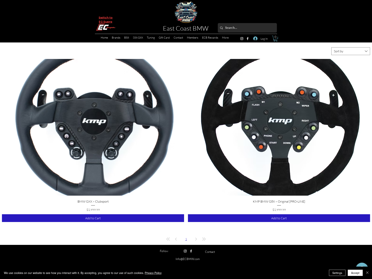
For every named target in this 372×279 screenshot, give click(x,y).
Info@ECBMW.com (188, 259)
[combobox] (350, 51)
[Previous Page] (176, 239)
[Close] (367, 273)
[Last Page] (204, 239)
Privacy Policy (153, 273)
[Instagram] (242, 39)
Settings (337, 273)
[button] (275, 38)
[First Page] (168, 239)
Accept (355, 273)
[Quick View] (93, 127)
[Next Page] (196, 239)
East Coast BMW (185, 28)
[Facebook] (248, 39)
